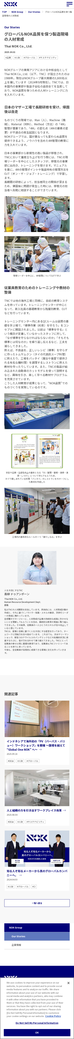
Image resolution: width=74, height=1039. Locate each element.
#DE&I (11, 760)
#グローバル (29, 57)
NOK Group (15, 927)
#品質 (8, 57)
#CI (33, 886)
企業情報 (16, 945)
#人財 (17, 57)
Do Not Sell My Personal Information (37, 1023)
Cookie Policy (53, 1016)
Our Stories (18, 936)
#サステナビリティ (48, 57)
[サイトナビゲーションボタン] (69, 4)
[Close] (68, 983)
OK (37, 1032)
